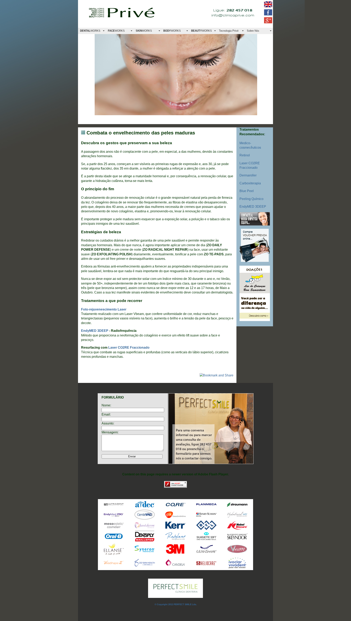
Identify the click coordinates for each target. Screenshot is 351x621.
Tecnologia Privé (228, 30)
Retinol (244, 155)
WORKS (90, 30)
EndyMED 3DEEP (252, 206)
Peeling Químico (251, 199)
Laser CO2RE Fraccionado (129, 347)
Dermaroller (248, 175)
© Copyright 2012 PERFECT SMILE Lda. (176, 604)
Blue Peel (246, 191)
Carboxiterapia (250, 183)
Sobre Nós (253, 30)
